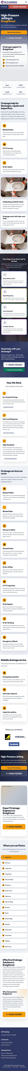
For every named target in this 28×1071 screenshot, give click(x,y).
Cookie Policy (22, 1066)
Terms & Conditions (7, 1066)
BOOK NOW (4, 6)
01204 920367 (15, 38)
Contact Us (7, 1045)
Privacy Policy (15, 1066)
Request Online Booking (14, 32)
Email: (3, 1045)
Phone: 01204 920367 (6, 1042)
